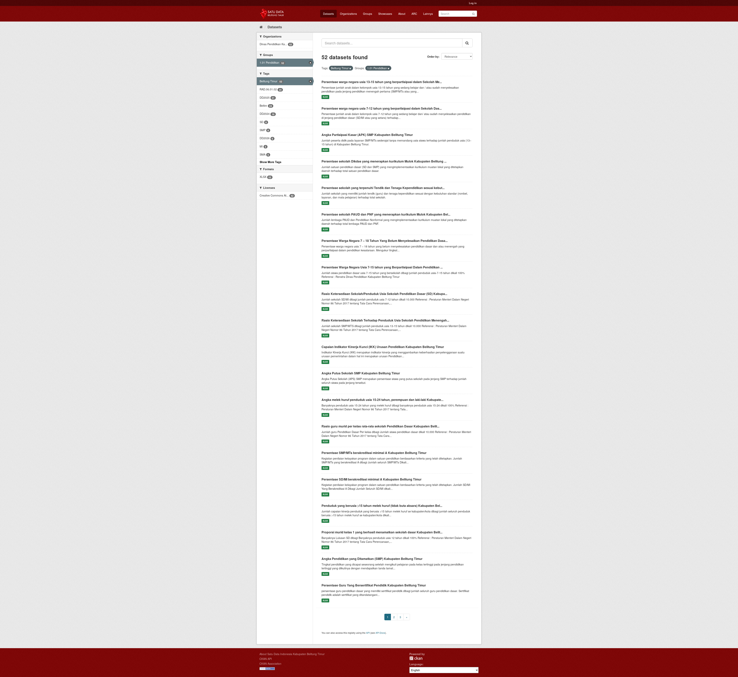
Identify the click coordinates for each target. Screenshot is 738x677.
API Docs (380, 632)
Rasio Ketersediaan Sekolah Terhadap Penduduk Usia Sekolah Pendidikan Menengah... (385, 320)
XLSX (325, 97)
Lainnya (428, 14)
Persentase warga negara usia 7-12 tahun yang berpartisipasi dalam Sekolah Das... (382, 108)
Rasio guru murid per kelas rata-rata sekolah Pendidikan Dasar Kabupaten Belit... (380, 426)
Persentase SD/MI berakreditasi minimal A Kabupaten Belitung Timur (371, 479)
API (368, 632)
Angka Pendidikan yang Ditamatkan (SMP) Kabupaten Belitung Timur (372, 558)
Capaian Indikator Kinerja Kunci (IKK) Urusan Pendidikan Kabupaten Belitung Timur (383, 347)
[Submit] (473, 13)
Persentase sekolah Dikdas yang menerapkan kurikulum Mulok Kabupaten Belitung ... (384, 161)
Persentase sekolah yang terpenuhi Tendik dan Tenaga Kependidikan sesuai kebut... (383, 188)
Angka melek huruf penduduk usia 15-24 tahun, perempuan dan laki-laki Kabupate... (382, 399)
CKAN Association (270, 663)
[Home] (261, 26)
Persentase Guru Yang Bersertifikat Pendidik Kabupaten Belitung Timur (374, 585)
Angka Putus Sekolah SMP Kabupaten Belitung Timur (361, 373)
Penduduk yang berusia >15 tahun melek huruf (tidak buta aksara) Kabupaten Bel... (382, 505)
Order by (433, 56)
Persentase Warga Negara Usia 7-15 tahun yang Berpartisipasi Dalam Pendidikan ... (382, 267)
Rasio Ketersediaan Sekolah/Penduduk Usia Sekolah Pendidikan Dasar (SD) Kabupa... (384, 293)
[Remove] (350, 68)
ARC (414, 14)
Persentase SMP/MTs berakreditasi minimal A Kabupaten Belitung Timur (374, 453)
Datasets (328, 14)
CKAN (415, 658)
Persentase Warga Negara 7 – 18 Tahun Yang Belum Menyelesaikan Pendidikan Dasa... (385, 240)
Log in (473, 3)
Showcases (385, 14)
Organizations (348, 14)
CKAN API (265, 659)
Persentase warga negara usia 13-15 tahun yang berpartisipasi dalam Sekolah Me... (382, 82)
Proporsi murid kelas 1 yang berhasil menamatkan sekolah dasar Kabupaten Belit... (382, 532)
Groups (367, 14)
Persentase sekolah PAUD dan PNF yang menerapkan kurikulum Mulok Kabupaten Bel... (386, 214)
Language (416, 664)
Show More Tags (270, 162)
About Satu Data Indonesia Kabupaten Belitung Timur (292, 654)
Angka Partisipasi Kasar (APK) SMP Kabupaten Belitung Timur (367, 134)
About (401, 14)
